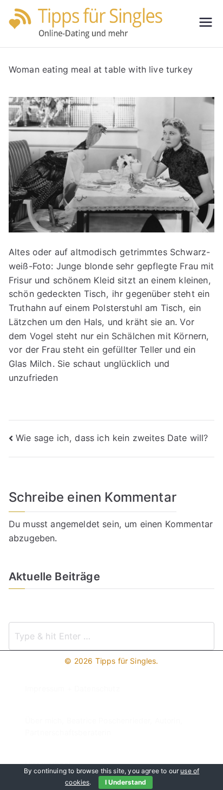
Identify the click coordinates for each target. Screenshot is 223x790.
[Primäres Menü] (205, 23)
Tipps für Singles (125, 660)
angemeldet (75, 524)
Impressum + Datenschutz (72, 688)
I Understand (125, 782)
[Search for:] (111, 636)
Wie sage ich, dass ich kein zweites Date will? (112, 437)
